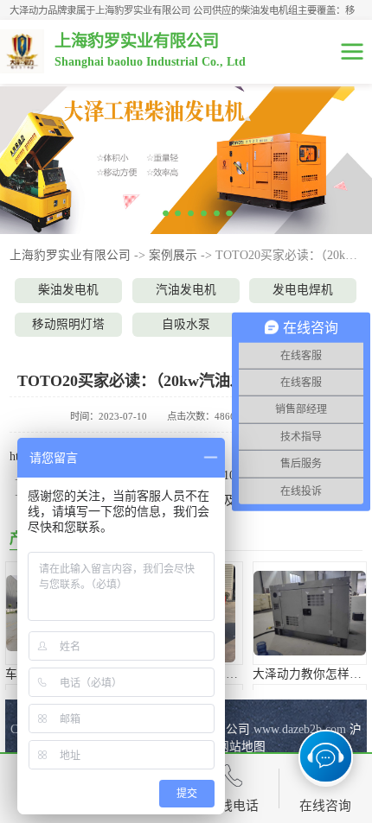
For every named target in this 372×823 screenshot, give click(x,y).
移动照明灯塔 (68, 324)
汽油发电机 (186, 289)
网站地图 (241, 746)
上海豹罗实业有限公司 (70, 255)
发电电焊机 (303, 289)
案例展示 (173, 255)
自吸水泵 (186, 324)
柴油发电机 (68, 289)
